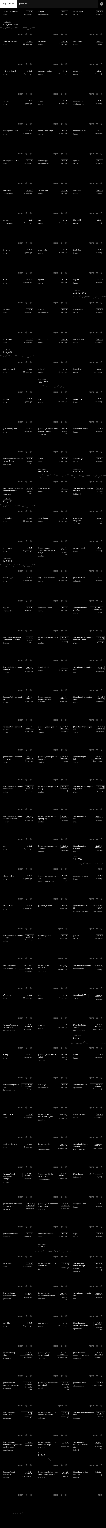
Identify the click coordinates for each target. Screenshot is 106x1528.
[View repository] (26, 34)
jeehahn (41, 1388)
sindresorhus (43, 15)
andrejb (6, 1182)
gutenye (41, 1269)
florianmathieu (9, 1030)
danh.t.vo (41, 1120)
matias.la (6, 1209)
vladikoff (76, 524)
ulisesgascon (78, 1386)
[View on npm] (20, 34)
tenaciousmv (78, 969)
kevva (5, 15)
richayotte (77, 581)
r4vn (39, 705)
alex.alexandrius (9, 969)
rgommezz (42, 971)
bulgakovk (42, 434)
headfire (6, 1478)
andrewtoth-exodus (46, 881)
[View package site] (31, 34)
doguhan (6, 643)
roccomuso (7, 1237)
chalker (41, 556)
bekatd (76, 1450)
